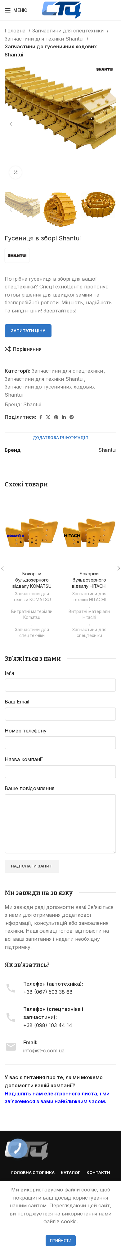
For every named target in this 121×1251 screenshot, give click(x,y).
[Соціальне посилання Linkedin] (64, 417)
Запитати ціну (28, 330)
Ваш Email (17, 701)
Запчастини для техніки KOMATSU (32, 596)
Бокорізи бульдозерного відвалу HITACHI (89, 580)
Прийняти (60, 1240)
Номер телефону (26, 730)
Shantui (32, 404)
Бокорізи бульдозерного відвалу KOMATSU (32, 580)
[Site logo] (61, 10)
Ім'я (9, 673)
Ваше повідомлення (29, 788)
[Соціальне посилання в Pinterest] (56, 417)
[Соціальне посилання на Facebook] (41, 417)
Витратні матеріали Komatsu (31, 614)
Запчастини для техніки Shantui (45, 39)
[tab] (60, 437)
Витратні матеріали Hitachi (89, 614)
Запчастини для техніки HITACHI (89, 596)
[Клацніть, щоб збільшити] (15, 172)
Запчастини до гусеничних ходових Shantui (51, 50)
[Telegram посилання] (72, 417)
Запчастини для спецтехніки (68, 30)
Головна (16, 30)
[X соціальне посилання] (48, 417)
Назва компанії (24, 759)
